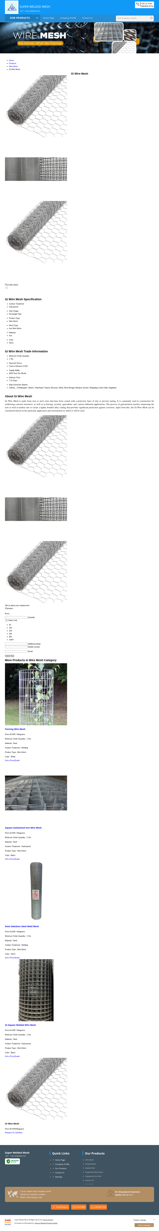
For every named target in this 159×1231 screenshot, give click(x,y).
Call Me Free (100, 1207)
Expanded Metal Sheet (94, 1172)
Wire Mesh (13, 66)
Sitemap (58, 1177)
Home (11, 60)
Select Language (144, 1225)
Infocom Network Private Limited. (46, 1223)
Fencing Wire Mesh (15, 729)
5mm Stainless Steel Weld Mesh (22, 926)
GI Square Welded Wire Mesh (20, 1025)
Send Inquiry (62, 1207)
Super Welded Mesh (35, 8)
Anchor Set (89, 1180)
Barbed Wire (90, 1168)
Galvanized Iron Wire (93, 1176)
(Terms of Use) (48, 1220)
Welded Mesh (90, 1164)
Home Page (48, 18)
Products (12, 63)
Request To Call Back (13, 1132)
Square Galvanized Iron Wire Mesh (23, 828)
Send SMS (80, 1207)
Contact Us (87, 18)
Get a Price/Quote (12, 760)
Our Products (20, 17)
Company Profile (68, 18)
